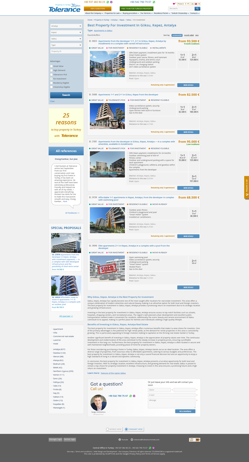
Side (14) (57, 385)
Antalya (114, 20)
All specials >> (66, 316)
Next (65, 201)
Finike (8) (57, 389)
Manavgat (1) (59, 407)
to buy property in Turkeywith (66, 126)
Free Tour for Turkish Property (136, 8)
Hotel (55, 343)
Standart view (135, 429)
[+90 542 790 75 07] (154, 2)
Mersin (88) (58, 356)
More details (188, 85)
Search (66, 95)
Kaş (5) (56, 393)
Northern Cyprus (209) (63, 371)
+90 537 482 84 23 (95, 2)
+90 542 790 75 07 (141, 2)
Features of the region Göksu (113, 373)
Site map (70, 451)
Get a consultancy (185, 411)
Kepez (122, 20)
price (197, 35)
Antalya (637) (59, 349)
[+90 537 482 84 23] (107, 2)
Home (90, 20)
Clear (52, 101)
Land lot (57, 340)
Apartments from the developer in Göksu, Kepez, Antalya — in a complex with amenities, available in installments (136, 142)
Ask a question (98, 8)
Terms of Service (152, 454)
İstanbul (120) (59, 353)
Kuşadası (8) (58, 404)
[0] (174, 4)
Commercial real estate (63, 336)
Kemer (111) (58, 374)
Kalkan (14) (58, 396)
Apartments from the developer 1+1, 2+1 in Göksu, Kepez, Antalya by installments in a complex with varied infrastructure (132, 42)
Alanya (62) (58, 360)
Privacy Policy (135, 454)
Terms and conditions (83, 451)
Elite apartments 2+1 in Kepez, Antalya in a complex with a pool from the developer (134, 247)
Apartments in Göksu (103, 30)
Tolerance (133, 451)
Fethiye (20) (58, 382)
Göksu (128, 20)
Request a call (246, 186)
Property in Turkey (101, 20)
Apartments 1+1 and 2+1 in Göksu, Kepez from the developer (128, 94)
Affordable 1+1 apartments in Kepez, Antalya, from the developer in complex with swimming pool (136, 198)
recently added (189, 35)
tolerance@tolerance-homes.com (146, 439)
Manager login (55, 439)
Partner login (69, 439)
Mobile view (115, 429)
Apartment (58, 329)
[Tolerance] (64, 8)
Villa (55, 332)
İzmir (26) (57, 378)
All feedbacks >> (72, 213)
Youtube (125, 439)
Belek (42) (57, 367)
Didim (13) (58, 400)
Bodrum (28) (59, 364)
